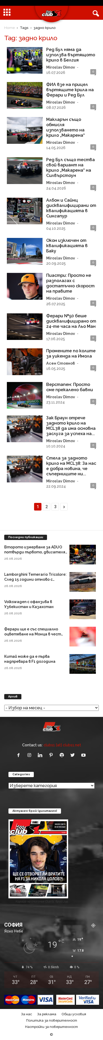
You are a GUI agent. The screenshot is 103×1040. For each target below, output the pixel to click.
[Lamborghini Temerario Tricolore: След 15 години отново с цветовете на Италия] (82, 582)
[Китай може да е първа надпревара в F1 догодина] (82, 664)
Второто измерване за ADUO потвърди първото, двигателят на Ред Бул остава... (36, 552)
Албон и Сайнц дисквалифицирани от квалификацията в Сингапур (71, 208)
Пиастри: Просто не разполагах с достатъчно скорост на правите (70, 283)
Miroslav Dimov (60, 67)
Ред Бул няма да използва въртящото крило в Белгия (70, 55)
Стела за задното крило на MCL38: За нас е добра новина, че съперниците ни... (71, 466)
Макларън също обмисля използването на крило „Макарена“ (65, 127)
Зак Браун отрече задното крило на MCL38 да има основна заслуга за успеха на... (71, 425)
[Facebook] (19, 755)
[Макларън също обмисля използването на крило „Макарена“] (25, 130)
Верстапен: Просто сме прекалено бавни (69, 387)
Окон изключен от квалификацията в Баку (67, 245)
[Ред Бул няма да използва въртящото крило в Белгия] (25, 60)
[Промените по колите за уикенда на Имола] (25, 361)
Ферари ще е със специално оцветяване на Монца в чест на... (32, 634)
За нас (26, 1014)
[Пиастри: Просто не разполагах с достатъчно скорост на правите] (25, 286)
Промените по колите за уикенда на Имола (71, 353)
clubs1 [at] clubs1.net (62, 745)
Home (9, 28)
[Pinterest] (52, 755)
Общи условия (74, 1014)
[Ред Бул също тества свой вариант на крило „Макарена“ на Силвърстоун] (25, 170)
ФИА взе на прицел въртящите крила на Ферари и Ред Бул (70, 90)
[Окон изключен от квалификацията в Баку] (25, 251)
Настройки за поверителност (51, 1027)
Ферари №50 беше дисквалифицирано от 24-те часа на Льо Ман (71, 321)
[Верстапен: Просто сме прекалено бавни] (25, 395)
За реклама (46, 1014)
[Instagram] (30, 755)
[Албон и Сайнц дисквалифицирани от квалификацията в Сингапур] (25, 211)
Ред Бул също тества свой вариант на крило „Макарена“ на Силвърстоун (70, 167)
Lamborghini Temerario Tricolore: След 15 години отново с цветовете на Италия (35, 579)
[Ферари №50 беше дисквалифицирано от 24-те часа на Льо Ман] (25, 326)
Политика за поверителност (51, 1020)
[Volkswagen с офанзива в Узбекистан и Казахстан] (82, 609)
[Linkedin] (41, 755)
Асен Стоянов (60, 363)
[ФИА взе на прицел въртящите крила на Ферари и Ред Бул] (25, 95)
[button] (95, 13)
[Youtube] (84, 755)
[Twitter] (73, 755)
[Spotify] (63, 755)
